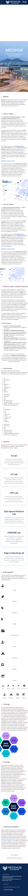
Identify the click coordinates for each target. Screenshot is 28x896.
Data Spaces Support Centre (8, 840)
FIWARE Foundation (20, 839)
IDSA (2, 837)
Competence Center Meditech (20, 100)
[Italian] (26, 3)
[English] (23, 2)
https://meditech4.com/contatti (14, 858)
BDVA (25, 837)
